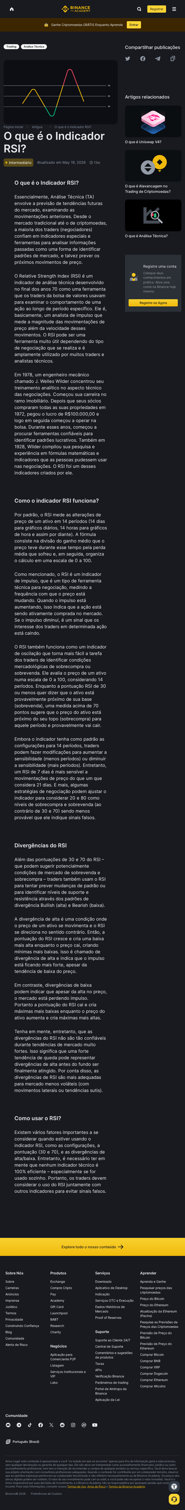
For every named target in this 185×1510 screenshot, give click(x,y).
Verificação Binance (109, 1376)
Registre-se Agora (153, 303)
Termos (10, 1313)
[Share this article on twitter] (127, 58)
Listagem (57, 1365)
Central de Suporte (109, 1346)
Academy (57, 1300)
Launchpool (58, 1313)
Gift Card (57, 1307)
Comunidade (14, 1338)
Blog (8, 1332)
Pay (53, 1294)
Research (57, 1326)
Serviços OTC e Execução (114, 1300)
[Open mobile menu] (174, 9)
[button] (174, 9)
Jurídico (11, 1307)
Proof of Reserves (108, 1317)
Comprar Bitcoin (152, 1354)
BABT (54, 1319)
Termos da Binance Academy (127, 1486)
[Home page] (76, 9)
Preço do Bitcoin (152, 1299)
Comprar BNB (150, 1361)
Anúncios (12, 1294)
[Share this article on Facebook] (143, 58)
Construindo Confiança (22, 1326)
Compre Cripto (61, 1288)
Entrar (134, 25)
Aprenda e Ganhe (153, 1281)
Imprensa (12, 1300)
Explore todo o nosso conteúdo (89, 1247)
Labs (54, 1382)
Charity (55, 1332)
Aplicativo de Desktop (111, 1288)
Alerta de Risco (16, 1345)
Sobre (9, 1281)
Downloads (103, 1281)
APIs (98, 1370)
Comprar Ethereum (154, 1380)
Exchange (57, 1281)
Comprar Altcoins (152, 1386)
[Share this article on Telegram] (157, 58)
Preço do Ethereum (154, 1305)
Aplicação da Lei (107, 1400)
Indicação (102, 1294)
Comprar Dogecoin (154, 1373)
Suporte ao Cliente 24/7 (112, 1340)
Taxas (99, 1363)
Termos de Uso (76, 1486)
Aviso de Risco (96, 1486)
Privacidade (14, 1319)
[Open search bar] (138, 9)
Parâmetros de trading (111, 1382)
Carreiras (12, 1288)
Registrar (156, 9)
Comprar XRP (150, 1367)
